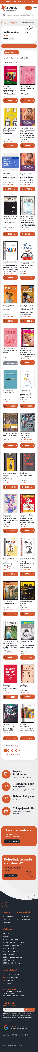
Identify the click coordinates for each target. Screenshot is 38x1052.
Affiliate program (9, 960)
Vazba (27, 647)
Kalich (26, 481)
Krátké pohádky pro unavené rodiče (9, 178)
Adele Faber (23, 173)
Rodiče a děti (24, 435)
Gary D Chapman (25, 305)
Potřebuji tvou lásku (27, 563)
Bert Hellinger (24, 217)
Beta (25, 690)
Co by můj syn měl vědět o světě (9, 133)
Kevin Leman (24, 348)
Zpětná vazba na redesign (12, 957)
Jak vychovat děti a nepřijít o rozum (27, 352)
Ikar (25, 271)
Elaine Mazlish (24, 128)
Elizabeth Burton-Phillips (10, 433)
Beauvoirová (9, 390)
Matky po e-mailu (26, 475)
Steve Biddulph (7, 601)
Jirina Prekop (7, 305)
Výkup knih (7, 922)
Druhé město (11, 182)
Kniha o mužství (8, 604)
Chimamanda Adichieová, (7, 515)
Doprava (6, 936)
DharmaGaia (11, 94)
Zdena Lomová (13, 307)
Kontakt (6, 933)
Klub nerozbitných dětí (27, 396)
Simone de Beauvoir (9, 217)
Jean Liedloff (6, 86)
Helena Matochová (9, 130)
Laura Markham (8, 262)
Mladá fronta (11, 271)
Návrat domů (28, 314)
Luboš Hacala (7, 724)
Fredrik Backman (8, 128)
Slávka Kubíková (25, 390)
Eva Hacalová (12, 726)
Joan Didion (23, 685)
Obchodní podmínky (10, 939)
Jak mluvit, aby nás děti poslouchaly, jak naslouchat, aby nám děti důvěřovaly (27, 135)
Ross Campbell (24, 558)
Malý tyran (6, 309)
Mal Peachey (24, 601)
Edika (25, 399)
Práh (25, 524)
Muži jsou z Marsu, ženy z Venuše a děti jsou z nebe (27, 520)
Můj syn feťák (8, 729)
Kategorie (13, 23)
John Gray (23, 515)
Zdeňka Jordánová (25, 86)
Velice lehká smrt (9, 222)
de (3, 390)
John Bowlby (24, 641)
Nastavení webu (10, 951)
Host (8, 139)
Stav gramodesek (23, 916)
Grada (9, 691)
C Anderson (6, 685)
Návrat (9, 651)
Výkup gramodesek (24, 919)
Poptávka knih (8, 916)
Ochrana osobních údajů (12, 945)
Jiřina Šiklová (24, 473)
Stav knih (6, 919)
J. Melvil (26, 607)
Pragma (26, 228)
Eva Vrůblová (24, 131)
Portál (9, 314)
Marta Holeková (30, 560)
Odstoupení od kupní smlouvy (14, 942)
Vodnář (26, 94)
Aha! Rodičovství (10, 267)
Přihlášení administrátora (12, 963)
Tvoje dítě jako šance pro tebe (27, 89)
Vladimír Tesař (7, 218)
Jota (8, 439)
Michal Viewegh (7, 173)
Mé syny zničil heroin (10, 435)
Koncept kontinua (9, 90)
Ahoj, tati (23, 605)
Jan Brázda (29, 220)
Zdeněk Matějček (25, 433)
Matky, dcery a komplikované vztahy (10, 688)
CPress (26, 139)
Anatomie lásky (26, 728)
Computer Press (29, 182)
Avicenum (27, 437)
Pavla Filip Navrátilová (27, 262)
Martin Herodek (25, 392)
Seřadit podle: (8, 58)
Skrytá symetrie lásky (27, 224)
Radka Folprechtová (9, 175)
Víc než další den (25, 687)
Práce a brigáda (8, 954)
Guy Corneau (24, 724)
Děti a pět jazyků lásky (27, 310)
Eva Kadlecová (30, 130)
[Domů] (4, 23)
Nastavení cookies (9, 948)
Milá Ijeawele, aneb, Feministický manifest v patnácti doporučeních (10, 520)
